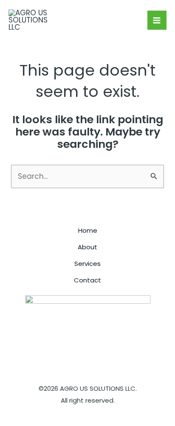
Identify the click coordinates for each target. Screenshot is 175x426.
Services (87, 263)
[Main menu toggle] (157, 20)
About (87, 247)
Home (87, 230)
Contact (87, 280)
